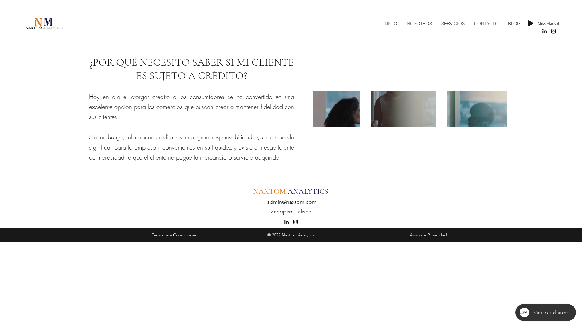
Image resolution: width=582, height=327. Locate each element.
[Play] (531, 23)
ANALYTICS (309, 191)
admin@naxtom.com (291, 202)
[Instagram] (553, 31)
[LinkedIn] (544, 31)
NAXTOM (270, 191)
